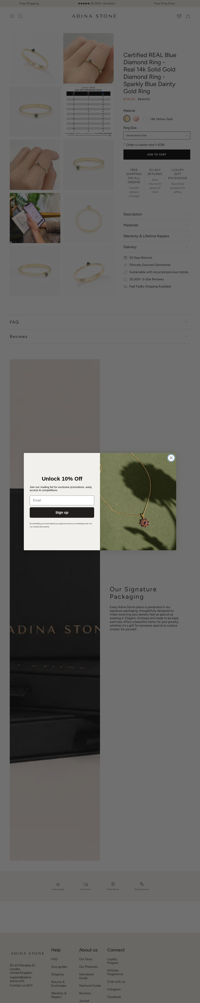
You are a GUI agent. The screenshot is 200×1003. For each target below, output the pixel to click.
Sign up (61, 512)
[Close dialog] (171, 457)
